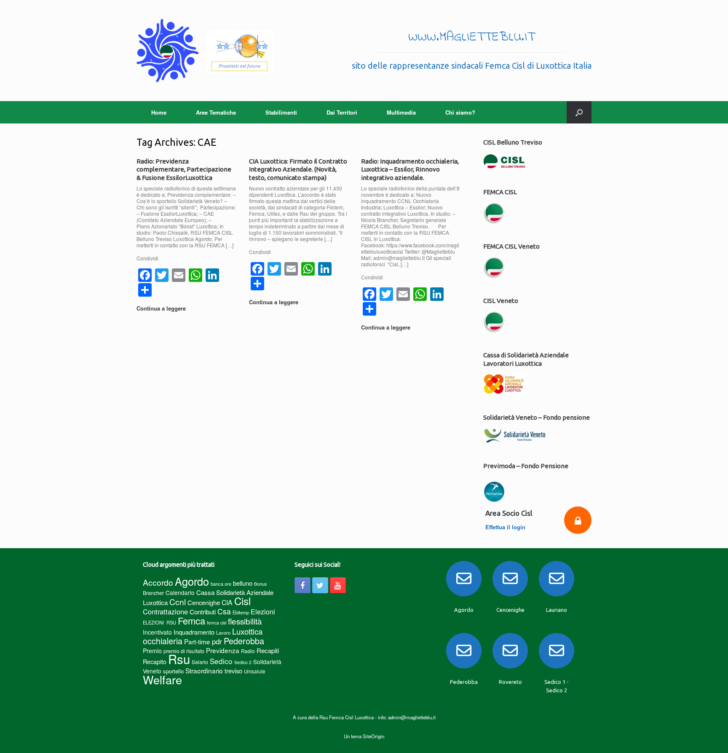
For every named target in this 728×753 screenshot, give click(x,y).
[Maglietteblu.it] (204, 50)
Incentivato (157, 632)
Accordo (158, 582)
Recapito (154, 661)
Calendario (180, 592)
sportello (173, 671)
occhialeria (162, 641)
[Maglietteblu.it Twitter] (320, 585)
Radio (248, 650)
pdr (217, 641)
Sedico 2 (243, 662)
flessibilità (245, 621)
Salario (200, 661)
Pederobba (244, 641)
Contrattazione (165, 611)
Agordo (192, 581)
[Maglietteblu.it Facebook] (302, 585)
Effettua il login (506, 527)
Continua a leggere (161, 308)
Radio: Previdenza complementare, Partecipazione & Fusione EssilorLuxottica (183, 169)
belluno (242, 583)
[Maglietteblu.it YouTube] (338, 585)
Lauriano (556, 610)
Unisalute (254, 671)
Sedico (221, 661)
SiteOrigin (373, 736)
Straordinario (204, 670)
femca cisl (216, 622)
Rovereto (510, 682)
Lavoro (223, 632)
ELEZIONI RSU (159, 622)
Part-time (197, 641)
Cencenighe (203, 602)
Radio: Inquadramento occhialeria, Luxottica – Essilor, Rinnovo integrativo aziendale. (410, 169)
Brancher (153, 592)
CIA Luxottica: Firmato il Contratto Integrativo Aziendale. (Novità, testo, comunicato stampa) (298, 169)
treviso (233, 670)
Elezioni (263, 611)
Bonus (260, 584)
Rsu (179, 658)
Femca (191, 620)
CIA (227, 602)
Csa (224, 611)
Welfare (162, 679)
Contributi (203, 611)
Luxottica (247, 631)
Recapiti (268, 650)
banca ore (221, 583)
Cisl (242, 600)
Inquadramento (194, 631)
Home (158, 112)
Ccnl (177, 601)
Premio (152, 650)
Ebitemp (241, 612)
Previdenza (222, 650)
